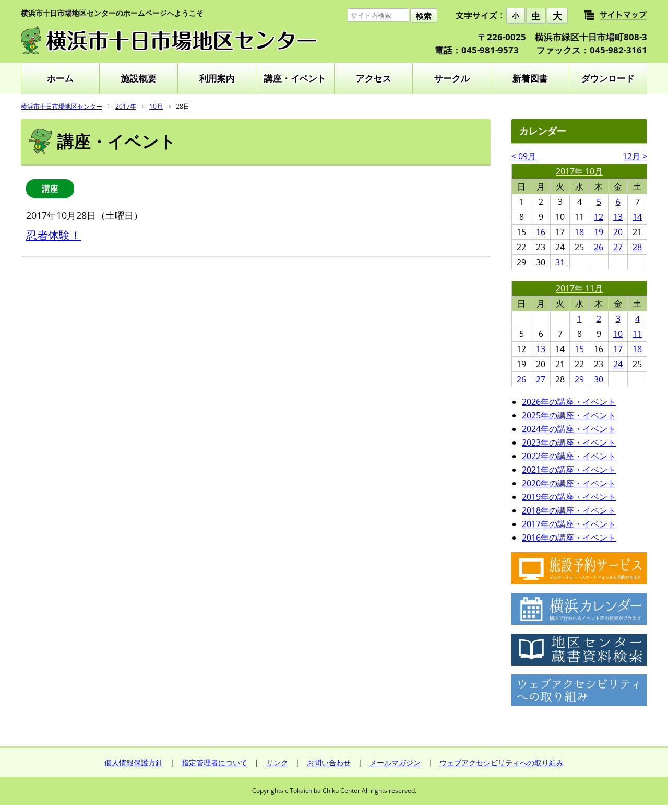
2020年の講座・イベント (569, 483)
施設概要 (139, 78)
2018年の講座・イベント (569, 510)
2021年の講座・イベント (569, 469)
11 (637, 334)
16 (540, 232)
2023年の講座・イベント (569, 442)
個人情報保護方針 (133, 762)
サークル (452, 78)
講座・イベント (295, 78)
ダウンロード (608, 78)
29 (579, 379)
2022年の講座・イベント (569, 456)
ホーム (60, 78)
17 (618, 349)
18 (579, 232)
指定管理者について (214, 762)
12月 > (635, 156)
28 (637, 247)
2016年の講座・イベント (569, 537)
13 (618, 217)
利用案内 (217, 78)
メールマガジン (395, 762)
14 (637, 217)
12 (598, 217)
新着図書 (530, 78)
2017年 (125, 106)
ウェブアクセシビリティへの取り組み (501, 762)
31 (560, 262)
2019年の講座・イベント (569, 497)
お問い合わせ (329, 762)
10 (618, 334)
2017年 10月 (579, 171)
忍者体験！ (53, 235)
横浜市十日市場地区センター (61, 106)
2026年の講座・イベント (569, 401)
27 (618, 247)
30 (598, 379)
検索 (424, 15)
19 (598, 232)
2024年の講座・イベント (569, 429)
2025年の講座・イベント (569, 415)
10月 (156, 106)
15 (579, 349)
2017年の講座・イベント (569, 524)
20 (618, 232)
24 (618, 364)
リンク (277, 762)
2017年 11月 (579, 288)
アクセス (373, 78)
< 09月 (523, 156)
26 (598, 247)
